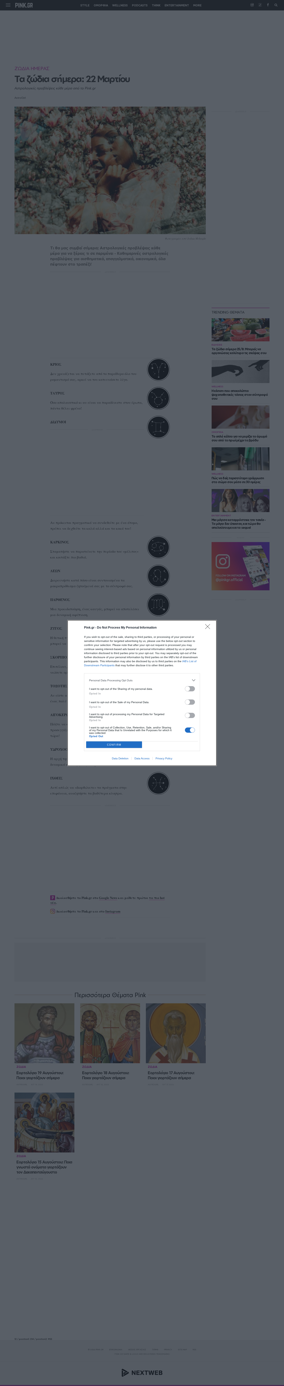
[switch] (190, 688)
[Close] (209, 627)
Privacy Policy (164, 758)
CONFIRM (114, 744)
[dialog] (142, 693)
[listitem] (142, 680)
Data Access (142, 758)
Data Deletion (120, 758)
